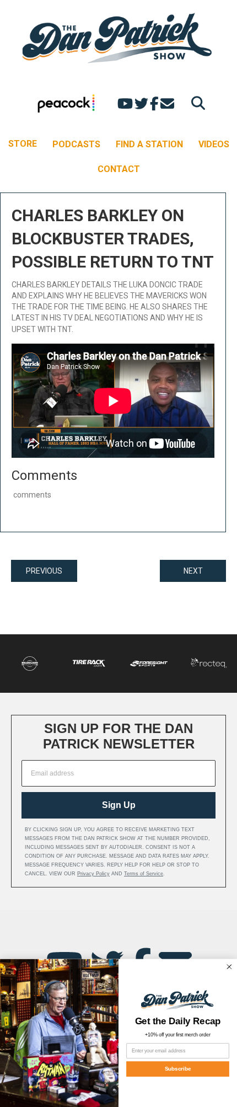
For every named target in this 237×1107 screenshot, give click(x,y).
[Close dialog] (229, 966)
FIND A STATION (149, 144)
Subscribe (178, 1069)
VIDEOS (213, 144)
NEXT (193, 570)
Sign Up (119, 805)
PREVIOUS (44, 570)
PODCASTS (76, 144)
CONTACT (119, 169)
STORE (22, 143)
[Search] (195, 103)
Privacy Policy (93, 873)
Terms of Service (143, 873)
